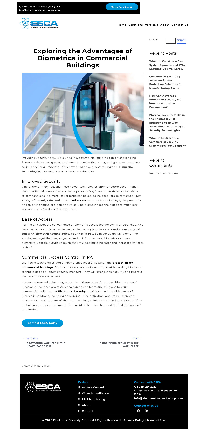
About (165, 24)
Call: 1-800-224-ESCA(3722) (38, 6)
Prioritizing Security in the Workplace (119, 344)
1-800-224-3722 (146, 387)
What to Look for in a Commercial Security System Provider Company (167, 142)
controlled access (74, 200)
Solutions (136, 24)
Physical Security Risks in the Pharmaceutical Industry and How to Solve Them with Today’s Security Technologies (167, 123)
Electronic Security (72, 291)
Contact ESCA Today (42, 323)
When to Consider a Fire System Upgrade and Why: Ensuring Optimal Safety (167, 65)
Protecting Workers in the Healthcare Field (46, 344)
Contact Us (180, 24)
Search (153, 39)
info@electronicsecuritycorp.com (158, 398)
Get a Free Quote (121, 7)
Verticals (151, 24)
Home (122, 24)
